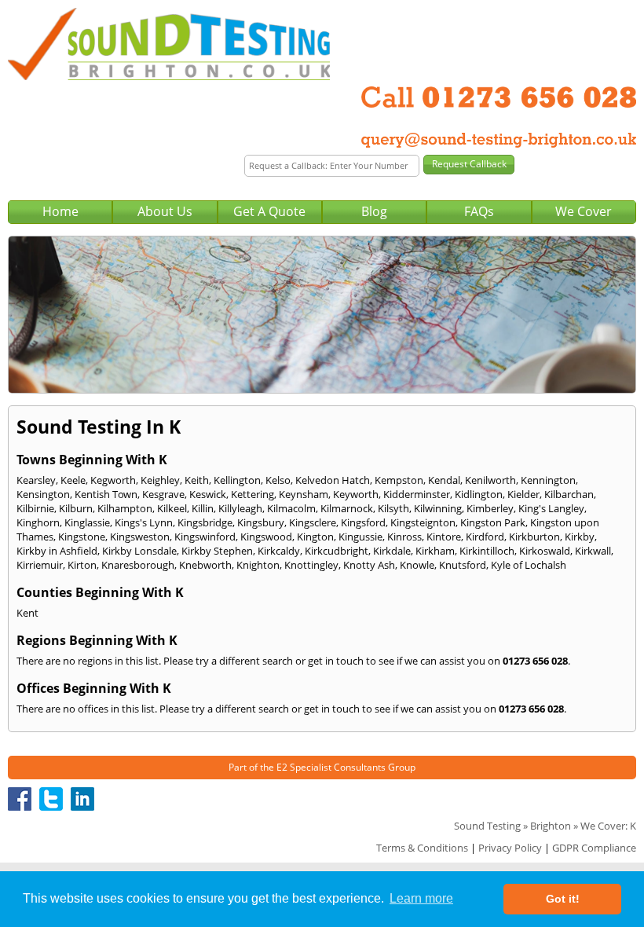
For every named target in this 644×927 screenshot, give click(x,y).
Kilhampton (124, 508)
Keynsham (303, 494)
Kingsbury (260, 522)
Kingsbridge (204, 522)
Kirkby (580, 536)
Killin (203, 508)
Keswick (207, 494)
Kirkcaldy (279, 551)
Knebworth (205, 565)
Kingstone (81, 536)
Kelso (278, 480)
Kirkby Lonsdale (139, 551)
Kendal (444, 480)
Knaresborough (137, 565)
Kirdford (485, 536)
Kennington (548, 480)
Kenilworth (490, 480)
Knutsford (462, 565)
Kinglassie (87, 522)
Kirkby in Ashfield (56, 551)
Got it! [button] (563, 898)
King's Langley (551, 508)
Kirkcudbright (336, 551)
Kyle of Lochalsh (528, 565)
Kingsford (363, 522)
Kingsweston (140, 536)
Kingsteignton (423, 522)
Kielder (523, 494)
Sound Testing (487, 826)
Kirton (82, 565)
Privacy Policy (510, 848)
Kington (315, 536)
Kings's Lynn (144, 522)
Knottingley (311, 565)
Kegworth (113, 480)
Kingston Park (492, 522)
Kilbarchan (569, 494)
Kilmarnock (346, 508)
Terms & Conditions (422, 848)
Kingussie (360, 536)
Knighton (258, 565)
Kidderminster (416, 494)
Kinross (404, 536)
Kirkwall (593, 551)
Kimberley (490, 508)
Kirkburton (534, 536)
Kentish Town (106, 494)
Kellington (237, 480)
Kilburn (76, 508)
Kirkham (435, 551)
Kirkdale (392, 551)
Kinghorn (38, 522)
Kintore (443, 536)
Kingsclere (312, 522)
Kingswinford (205, 536)
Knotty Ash (369, 565)
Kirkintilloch (486, 551)
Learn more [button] (421, 898)
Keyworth (356, 494)
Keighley (160, 480)
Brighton (550, 826)
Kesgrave (163, 494)
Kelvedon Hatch (332, 480)
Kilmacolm (291, 508)
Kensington (43, 494)
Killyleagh (240, 508)
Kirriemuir (39, 565)
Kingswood (266, 536)
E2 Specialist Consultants (331, 767)
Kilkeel (172, 508)
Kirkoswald (544, 551)
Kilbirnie (35, 508)
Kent (27, 613)
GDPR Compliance (594, 848)
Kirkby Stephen (217, 551)
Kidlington (479, 494)
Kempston (399, 480)
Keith (197, 480)
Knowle (417, 565)
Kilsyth (393, 508)
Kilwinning (438, 508)
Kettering (252, 494)
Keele (73, 480)
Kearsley (36, 480)
